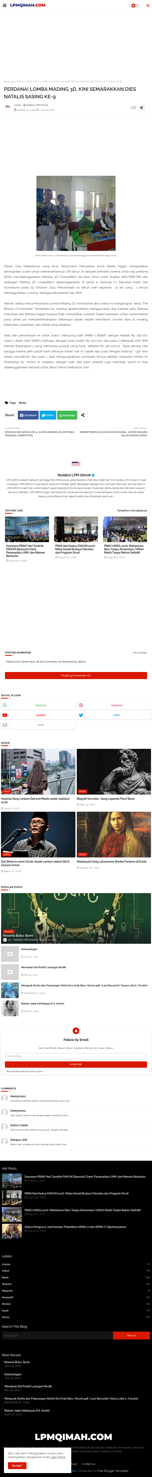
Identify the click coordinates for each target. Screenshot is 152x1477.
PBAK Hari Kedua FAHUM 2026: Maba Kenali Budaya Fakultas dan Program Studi (75, 549)
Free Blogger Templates (113, 1470)
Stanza (76, 1317)
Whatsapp (69, 415)
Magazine (76, 1290)
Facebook (30, 415)
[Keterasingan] (10, 954)
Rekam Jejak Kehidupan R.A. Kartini (42, 1003)
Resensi (76, 1303)
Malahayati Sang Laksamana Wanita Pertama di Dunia (111, 861)
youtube (41, 715)
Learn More (57, 1457)
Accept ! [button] (17, 1465)
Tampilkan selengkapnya (132, 510)
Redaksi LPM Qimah (74, 475)
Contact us (88, 1464)
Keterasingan (29, 949)
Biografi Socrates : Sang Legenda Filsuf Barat (106, 798)
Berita (20, 81)
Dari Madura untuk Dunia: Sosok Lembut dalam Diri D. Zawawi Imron (35, 863)
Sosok (76, 1310)
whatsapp (41, 705)
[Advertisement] (76, 43)
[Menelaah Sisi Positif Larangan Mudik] (10, 972)
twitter (116, 715)
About (73, 1464)
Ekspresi (76, 1283)
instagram (117, 705)
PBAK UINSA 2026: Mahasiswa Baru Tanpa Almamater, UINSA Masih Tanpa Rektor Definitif (124, 549)
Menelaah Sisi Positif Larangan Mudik (43, 967)
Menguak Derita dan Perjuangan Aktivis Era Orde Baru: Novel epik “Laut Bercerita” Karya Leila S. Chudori (84, 985)
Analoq (76, 1264)
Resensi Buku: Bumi (17, 1362)
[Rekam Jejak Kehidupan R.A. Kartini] (10, 1008)
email (41, 725)
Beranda (9, 81)
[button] (148, 5)
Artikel (76, 1270)
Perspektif (76, 1297)
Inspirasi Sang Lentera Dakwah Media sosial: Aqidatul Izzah (35, 800)
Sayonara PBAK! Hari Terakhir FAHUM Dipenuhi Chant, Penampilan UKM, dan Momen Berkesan (25, 550)
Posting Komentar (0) (76, 675)
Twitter (49, 415)
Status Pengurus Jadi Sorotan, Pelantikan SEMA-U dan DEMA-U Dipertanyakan (75, 1227)
